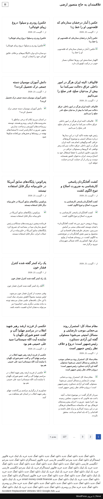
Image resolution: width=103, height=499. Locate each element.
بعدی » (53, 437)
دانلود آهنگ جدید (22, 463)
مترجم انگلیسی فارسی (60, 459)
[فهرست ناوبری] (5, 4)
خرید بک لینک (20, 456)
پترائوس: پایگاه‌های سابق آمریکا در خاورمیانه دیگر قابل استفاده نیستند (26, 186)
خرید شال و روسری (12, 483)
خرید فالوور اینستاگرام (37, 459)
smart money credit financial (37, 479)
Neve (98, 496)
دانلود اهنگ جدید (87, 456)
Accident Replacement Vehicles (19, 491)
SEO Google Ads (45, 491)
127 (64, 437)
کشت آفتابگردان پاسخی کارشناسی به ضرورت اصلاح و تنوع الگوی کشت (79, 186)
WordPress (81, 496)
